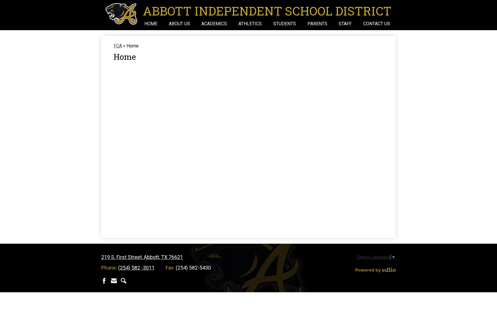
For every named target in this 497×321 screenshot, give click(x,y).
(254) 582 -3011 (136, 268)
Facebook (104, 281)
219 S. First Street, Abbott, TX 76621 (142, 257)
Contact (114, 281)
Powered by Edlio (375, 270)
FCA (118, 46)
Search (124, 281)
